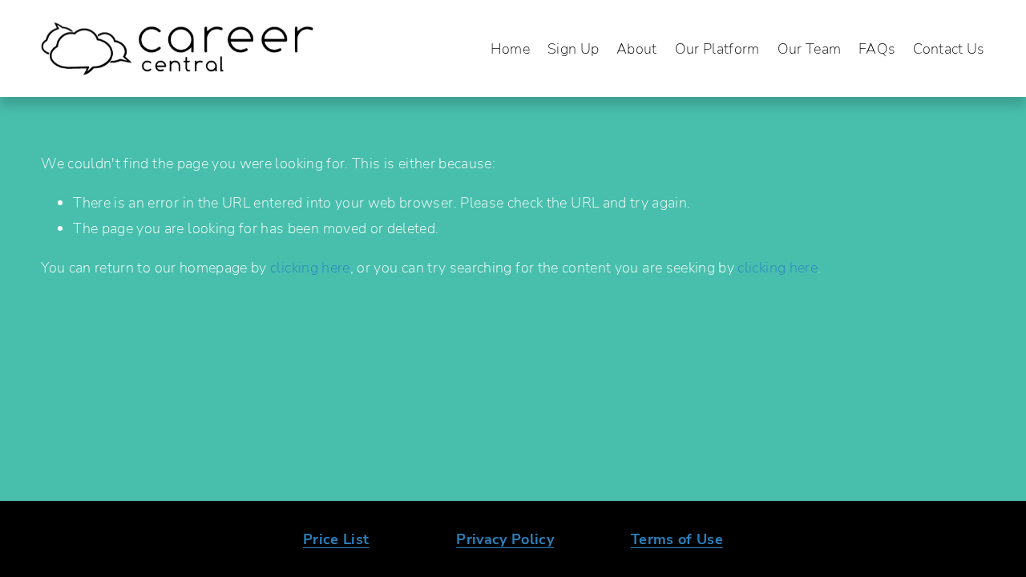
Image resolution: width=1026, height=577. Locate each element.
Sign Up (573, 48)
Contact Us (949, 48)
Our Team (810, 48)
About (636, 48)
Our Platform (717, 48)
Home (510, 48)
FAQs (876, 48)
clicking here (310, 266)
